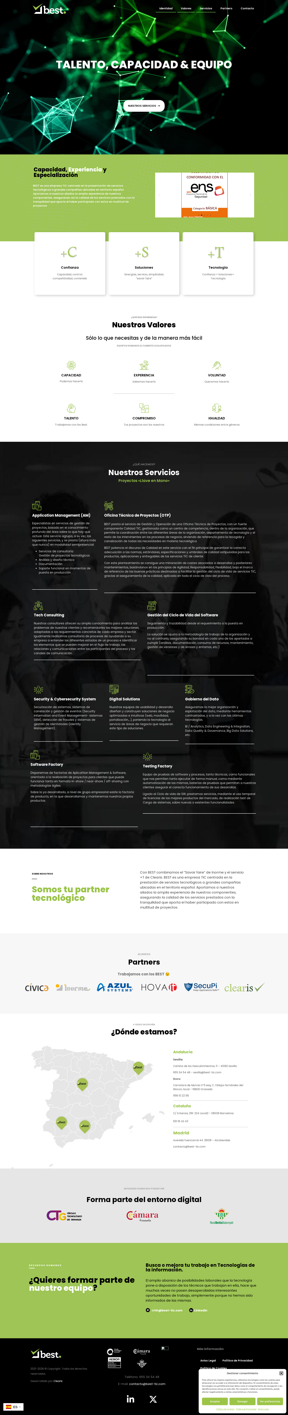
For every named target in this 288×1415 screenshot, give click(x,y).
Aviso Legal (263, 1409)
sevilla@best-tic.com (207, 1072)
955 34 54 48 (182, 1072)
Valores (186, 8)
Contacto (247, 8)
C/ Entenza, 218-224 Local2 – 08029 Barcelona (203, 1113)
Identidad (165, 8)
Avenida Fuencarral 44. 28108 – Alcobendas (201, 1140)
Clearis (58, 1381)
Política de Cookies (225, 1409)
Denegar (242, 1401)
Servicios (206, 8)
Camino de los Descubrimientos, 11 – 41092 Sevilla (205, 1066)
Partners (226, 8)
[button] (281, 1373)
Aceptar (215, 1401)
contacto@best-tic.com (189, 1147)
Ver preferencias (270, 1401)
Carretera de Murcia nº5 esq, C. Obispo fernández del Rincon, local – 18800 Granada (208, 1087)
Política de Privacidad (246, 1409)
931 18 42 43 (180, 1121)
